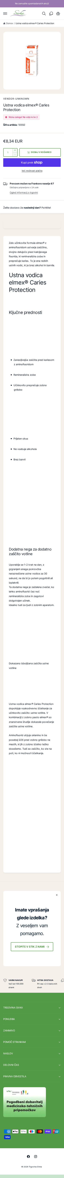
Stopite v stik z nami (29, 946)
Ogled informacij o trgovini (24, 192)
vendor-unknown (16, 98)
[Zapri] (56, 895)
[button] (5, 13)
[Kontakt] (51, 13)
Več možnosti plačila (32, 171)
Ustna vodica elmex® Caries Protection (35, 23)
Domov (9, 23)
